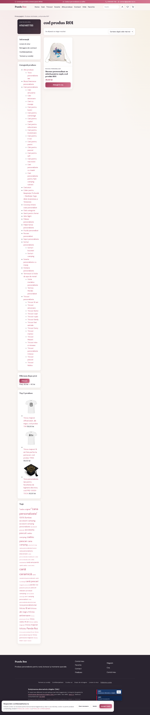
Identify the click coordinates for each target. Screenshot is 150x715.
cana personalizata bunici (28, 548)
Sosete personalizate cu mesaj (29, 262)
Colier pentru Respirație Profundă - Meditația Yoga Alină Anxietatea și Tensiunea (31, 196)
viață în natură (27, 640)
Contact (77, 7)
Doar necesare (83, 706)
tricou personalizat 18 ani (26, 632)
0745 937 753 (111, 2)
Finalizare (78, 672)
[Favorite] (127, 7)
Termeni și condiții (26, 56)
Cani (43, 7)
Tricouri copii (33, 314)
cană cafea (31, 565)
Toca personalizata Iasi (33, 76)
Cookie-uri (68, 682)
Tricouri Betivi (33, 311)
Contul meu (79, 661)
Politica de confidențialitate (41, 709)
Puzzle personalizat (30, 230)
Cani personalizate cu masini (33, 167)
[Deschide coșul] (133, 7)
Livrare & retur (24, 44)
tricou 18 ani (25, 608)
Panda (20, 6)
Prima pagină (19, 16)
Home (37, 7)
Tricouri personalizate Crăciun (33, 351)
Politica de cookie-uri (24, 709)
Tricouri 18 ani (33, 302)
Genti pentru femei (30, 213)
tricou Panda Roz (28, 628)
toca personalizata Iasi (28, 605)
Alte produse (67, 7)
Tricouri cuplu (33, 316)
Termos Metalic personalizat (32, 291)
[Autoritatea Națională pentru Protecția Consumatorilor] (109, 698)
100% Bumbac (25, 517)
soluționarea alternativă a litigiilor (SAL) (41, 694)
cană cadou (23, 565)
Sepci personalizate (31, 239)
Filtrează (24, 381)
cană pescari (32, 581)
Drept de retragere (80, 682)
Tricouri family (33, 319)
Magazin (110, 663)
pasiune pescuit (24, 588)
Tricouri (49, 7)
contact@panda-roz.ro (127, 2)
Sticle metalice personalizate (33, 282)
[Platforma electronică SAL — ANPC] (109, 692)
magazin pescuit (24, 585)
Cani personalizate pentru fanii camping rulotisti (33, 179)
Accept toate (105, 706)
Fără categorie (29, 210)
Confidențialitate (25, 52)
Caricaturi (27, 187)
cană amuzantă (32, 562)
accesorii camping (27, 521)
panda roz (34, 585)
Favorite (91, 7)
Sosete (57, 7)
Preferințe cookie (106, 682)
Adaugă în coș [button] (58, 85)
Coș (108, 668)
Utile (84, 7)
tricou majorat (31, 625)
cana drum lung (32, 545)
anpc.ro (71, 694)
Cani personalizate (30, 87)
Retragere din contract (28, 48)
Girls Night (27, 216)
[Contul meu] (122, 7)
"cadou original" (25, 509)
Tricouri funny (33, 328)
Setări (95, 706)
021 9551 (42, 697)
